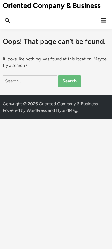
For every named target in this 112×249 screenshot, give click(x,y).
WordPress (37, 110)
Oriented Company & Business (52, 5)
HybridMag (66, 110)
